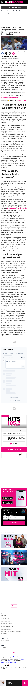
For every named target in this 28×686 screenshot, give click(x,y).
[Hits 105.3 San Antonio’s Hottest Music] (14, 2)
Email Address (12, 515)
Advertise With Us (15, 13)
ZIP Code (5, 515)
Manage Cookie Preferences (8, 662)
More (22, 13)
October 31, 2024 (21, 100)
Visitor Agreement (5, 658)
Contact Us (4, 615)
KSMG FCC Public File (7, 626)
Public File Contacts (6, 623)
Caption (22, 48)
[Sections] (2, 2)
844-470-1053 (14, 449)
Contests (18, 10)
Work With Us (5, 618)
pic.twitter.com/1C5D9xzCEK (9, 97)
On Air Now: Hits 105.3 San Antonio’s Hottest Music (14, 424)
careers (9, 660)
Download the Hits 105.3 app (8, 491)
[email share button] (10, 53)
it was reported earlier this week (17, 208)
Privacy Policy (16, 658)
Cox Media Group (9, 656)
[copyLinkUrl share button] (13, 53)
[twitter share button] (6, 53)
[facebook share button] (2, 53)
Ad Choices (21, 659)
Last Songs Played (5, 10)
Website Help (4, 647)
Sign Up (14, 523)
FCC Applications (6, 629)
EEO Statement (5, 621)
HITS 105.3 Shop (5, 13)
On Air (12, 10)
